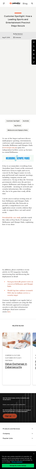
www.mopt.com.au (9, 148)
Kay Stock (17, 125)
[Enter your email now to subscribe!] (18, 406)
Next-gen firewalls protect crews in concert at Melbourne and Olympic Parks (20, 284)
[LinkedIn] (34, 50)
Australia (26, 121)
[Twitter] (34, 46)
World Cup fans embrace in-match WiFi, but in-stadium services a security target (20, 293)
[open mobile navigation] (4, 3)
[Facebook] (34, 42)
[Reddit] (34, 54)
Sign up (8, 416)
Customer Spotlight (13, 121)
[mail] (34, 58)
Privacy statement (17, 462)
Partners (8, 360)
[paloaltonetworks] (14, 3)
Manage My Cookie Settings (18, 465)
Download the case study (11, 218)
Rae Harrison (19, 34)
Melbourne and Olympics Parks (18, 130)
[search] (31, 3)
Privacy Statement (22, 411)
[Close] (34, 454)
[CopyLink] (34, 62)
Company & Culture (12, 355)
